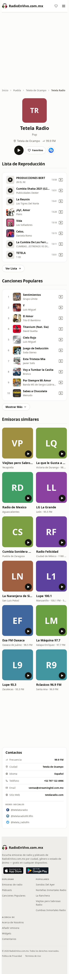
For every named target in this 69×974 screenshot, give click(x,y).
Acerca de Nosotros (13, 922)
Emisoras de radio (12, 884)
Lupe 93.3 (9, 685)
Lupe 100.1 (44, 596)
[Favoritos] (56, 6)
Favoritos (37, 150)
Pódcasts (7, 890)
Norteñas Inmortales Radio (51, 890)
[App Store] (13, 870)
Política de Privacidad (12, 956)
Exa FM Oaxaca (13, 640)
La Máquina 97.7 (48, 640)
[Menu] (63, 6)
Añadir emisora (10, 927)
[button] (17, 443)
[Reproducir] (19, 150)
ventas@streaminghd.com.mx (46, 787)
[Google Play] (37, 870)
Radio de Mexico (14, 507)
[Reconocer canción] (51, 150)
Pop (34, 134)
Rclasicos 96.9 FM (48, 685)
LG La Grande (46, 507)
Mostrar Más (14, 407)
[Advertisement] (34, 50)
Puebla (17, 90)
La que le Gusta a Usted (51, 463)
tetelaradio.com (54, 794)
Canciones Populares (13, 895)
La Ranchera (43, 895)
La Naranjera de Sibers (17, 596)
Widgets (6, 933)
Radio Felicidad (47, 552)
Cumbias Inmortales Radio (51, 910)
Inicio (5, 90)
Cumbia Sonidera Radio (17, 552)
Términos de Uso (33, 956)
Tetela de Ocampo (36, 90)
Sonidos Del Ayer (45, 884)
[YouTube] (61, 180)
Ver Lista (11, 268)
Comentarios (9, 939)
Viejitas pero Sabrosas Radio (17, 463)
